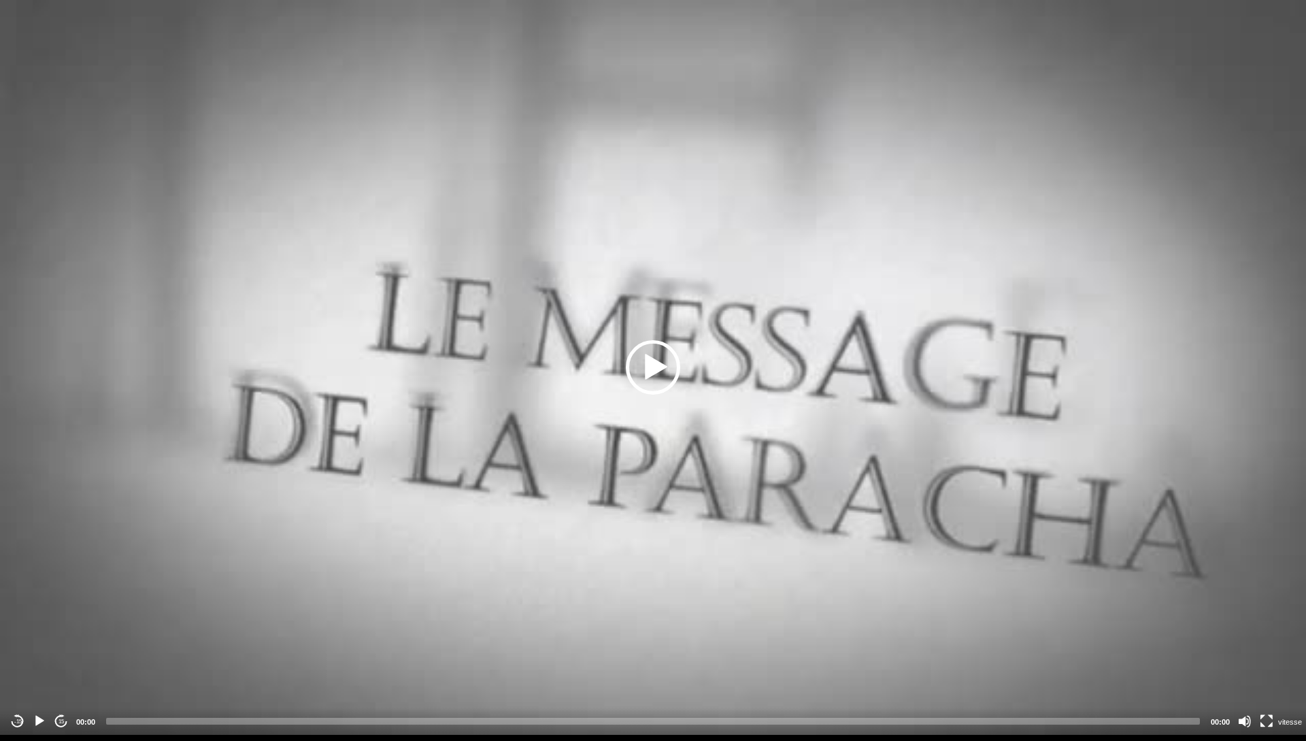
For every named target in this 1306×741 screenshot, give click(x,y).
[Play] (39, 721)
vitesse (1290, 722)
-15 (18, 722)
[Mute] (1245, 721)
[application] (653, 367)
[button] (653, 367)
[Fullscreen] (1266, 721)
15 (61, 722)
